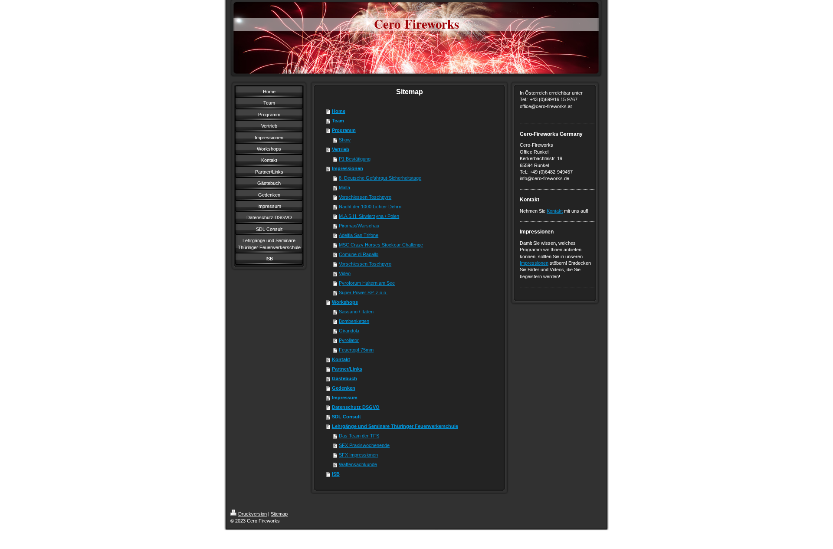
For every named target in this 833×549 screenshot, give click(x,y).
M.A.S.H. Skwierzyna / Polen (369, 216)
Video (345, 273)
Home (338, 111)
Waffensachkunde (358, 464)
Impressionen (347, 168)
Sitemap (279, 513)
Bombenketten (354, 321)
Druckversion (252, 513)
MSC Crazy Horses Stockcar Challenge (381, 244)
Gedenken (343, 388)
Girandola (349, 330)
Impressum (344, 397)
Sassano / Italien (356, 311)
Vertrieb (340, 149)
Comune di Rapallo (358, 254)
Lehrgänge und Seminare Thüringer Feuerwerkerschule (395, 426)
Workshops (345, 302)
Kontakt (341, 359)
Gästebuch (344, 378)
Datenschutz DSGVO (356, 407)
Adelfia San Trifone (358, 235)
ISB (336, 474)
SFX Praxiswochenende (364, 445)
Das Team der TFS (359, 435)
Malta (344, 187)
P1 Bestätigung (355, 158)
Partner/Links (347, 368)
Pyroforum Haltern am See (367, 283)
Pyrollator (349, 340)
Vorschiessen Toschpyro (365, 197)
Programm (344, 130)
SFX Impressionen (358, 454)
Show (345, 139)
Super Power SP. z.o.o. (363, 292)
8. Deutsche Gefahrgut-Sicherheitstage (380, 178)
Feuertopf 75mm (356, 349)
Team (338, 120)
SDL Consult (346, 416)
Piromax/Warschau (359, 225)
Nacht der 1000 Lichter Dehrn (370, 206)
